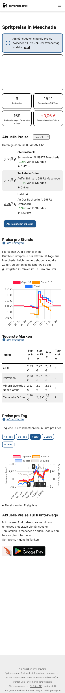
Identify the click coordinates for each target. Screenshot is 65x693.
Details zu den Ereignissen (22, 505)
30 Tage (22, 436)
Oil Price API (36, 686)
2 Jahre (48, 436)
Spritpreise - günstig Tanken (20, 539)
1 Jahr (35, 436)
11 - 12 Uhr (31, 43)
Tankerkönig (31, 681)
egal (27, 47)
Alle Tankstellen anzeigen (19, 223)
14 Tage (8, 436)
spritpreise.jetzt (18, 5)
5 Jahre (8, 444)
